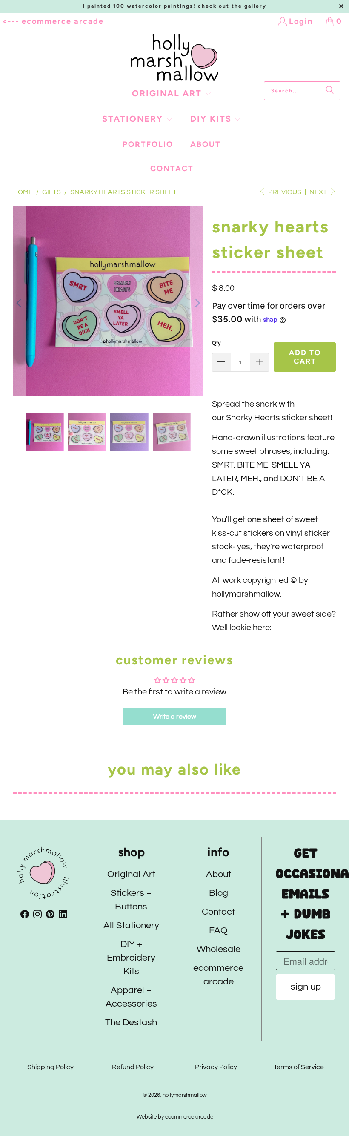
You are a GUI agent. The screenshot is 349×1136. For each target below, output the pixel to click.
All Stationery (131, 926)
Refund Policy (133, 1067)
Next (318, 192)
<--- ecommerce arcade (53, 21)
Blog (218, 893)
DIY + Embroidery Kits (131, 958)
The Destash (131, 1023)
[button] (172, 94)
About (218, 875)
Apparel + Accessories (131, 997)
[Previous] (19, 303)
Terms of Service (299, 1067)
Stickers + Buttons (131, 900)
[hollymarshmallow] (174, 57)
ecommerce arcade (218, 975)
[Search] (329, 90)
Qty (216, 343)
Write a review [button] (174, 716)
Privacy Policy (216, 1067)
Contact (218, 912)
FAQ (218, 931)
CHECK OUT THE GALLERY (232, 6)
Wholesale (218, 950)
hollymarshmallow (185, 1095)
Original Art (131, 875)
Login (301, 21)
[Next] (197, 303)
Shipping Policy (50, 1067)
